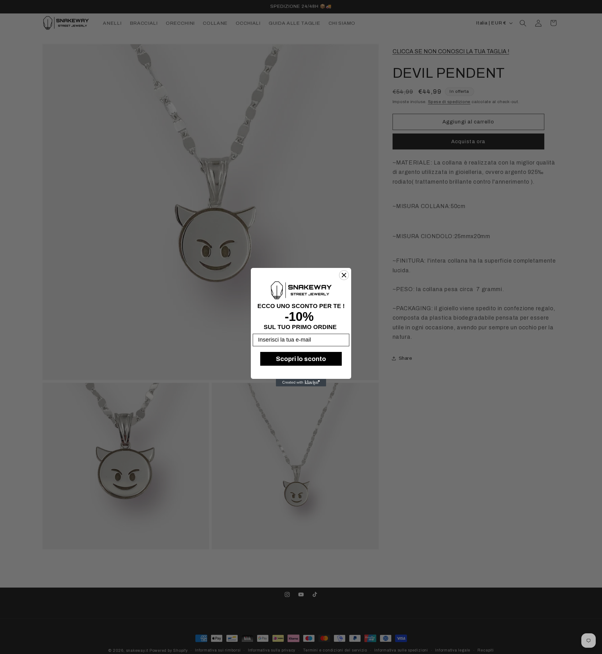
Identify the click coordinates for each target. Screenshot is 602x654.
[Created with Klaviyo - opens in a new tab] (301, 382)
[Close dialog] (344, 275)
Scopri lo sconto (301, 358)
